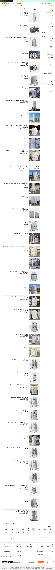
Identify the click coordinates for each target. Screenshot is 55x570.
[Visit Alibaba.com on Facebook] (10, 556)
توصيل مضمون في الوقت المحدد (39, 549)
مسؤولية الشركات (51, 549)
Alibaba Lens (50, 562)
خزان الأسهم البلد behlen (36, 538)
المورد (23, 15)
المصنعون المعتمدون (29, 546)
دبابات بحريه (38, 539)
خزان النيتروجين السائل (36, 168)
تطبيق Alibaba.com (17, 562)
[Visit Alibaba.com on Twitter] (6, 556)
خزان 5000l (50, 538)
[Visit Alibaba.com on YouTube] (3, 556)
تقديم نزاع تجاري (19, 549)
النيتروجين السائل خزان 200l (36, 164)
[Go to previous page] (15, 523)
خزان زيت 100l (12, 166)
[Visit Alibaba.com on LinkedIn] (8, 556)
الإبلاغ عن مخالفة (19, 555)
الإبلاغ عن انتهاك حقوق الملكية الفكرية (17, 553)
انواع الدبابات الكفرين (14, 538)
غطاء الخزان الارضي (25, 538)
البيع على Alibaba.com (8, 546)
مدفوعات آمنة (41, 546)
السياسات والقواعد (40, 554)
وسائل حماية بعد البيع (40, 551)
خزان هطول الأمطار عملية (28, 164)
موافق (42, 32)
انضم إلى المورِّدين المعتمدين (7, 551)
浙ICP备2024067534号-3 (49, 568)
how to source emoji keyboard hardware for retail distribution (11, 539)
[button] (21, 3)
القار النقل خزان (30, 168)
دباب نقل (27, 539)
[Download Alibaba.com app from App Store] (11, 562)
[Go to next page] (5, 523)
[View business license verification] (35, 568)
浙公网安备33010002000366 (42, 568)
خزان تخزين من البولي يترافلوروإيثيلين (23, 168)
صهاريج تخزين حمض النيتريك (20, 164)
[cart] (11, 3)
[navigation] (47, 266)
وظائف (52, 551)
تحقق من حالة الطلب (8, 549)
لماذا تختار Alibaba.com (50, 546)
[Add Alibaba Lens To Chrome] (41, 562)
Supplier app (31, 562)
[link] (54, 562)
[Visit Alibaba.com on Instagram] (5, 556)
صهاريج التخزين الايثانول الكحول (19, 166)
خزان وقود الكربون (7, 166)
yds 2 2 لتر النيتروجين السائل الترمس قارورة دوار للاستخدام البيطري (31, 166)
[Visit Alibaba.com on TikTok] (1, 556)
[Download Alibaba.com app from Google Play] (5, 562)
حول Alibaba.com (51, 544)
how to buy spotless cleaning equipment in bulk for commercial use (46, 540)
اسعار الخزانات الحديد (49, 539)
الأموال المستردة (19, 551)
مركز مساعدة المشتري (18, 546)
